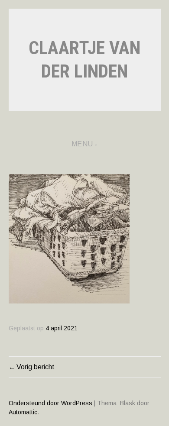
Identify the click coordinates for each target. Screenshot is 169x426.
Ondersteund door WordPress (50, 403)
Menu (82, 144)
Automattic (23, 412)
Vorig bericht (35, 367)
